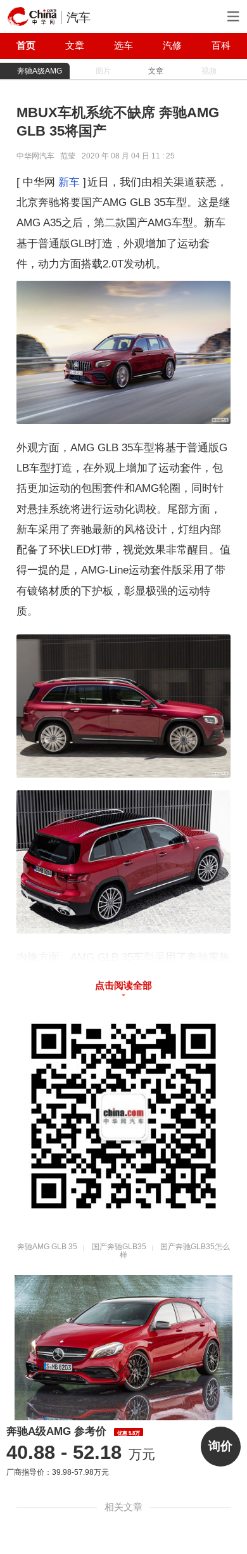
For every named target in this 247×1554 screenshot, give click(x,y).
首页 (25, 46)
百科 (221, 46)
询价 (220, 1446)
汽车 (78, 17)
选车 (123, 46)
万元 (80, 1454)
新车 (69, 182)
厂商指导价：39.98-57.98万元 (57, 1472)
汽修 (172, 46)
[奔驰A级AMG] (123, 1347)
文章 (74, 46)
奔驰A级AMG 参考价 (72, 1431)
